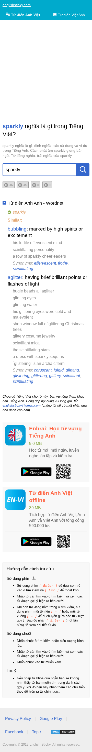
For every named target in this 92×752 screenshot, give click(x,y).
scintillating (23, 268)
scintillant (71, 376)
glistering (21, 376)
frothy (63, 263)
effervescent (45, 263)
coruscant (43, 370)
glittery (55, 376)
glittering (39, 376)
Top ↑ (37, 732)
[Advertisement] (46, 71)
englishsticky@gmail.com (22, 405)
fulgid (59, 370)
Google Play (51, 718)
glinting (72, 370)
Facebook (14, 732)
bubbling (17, 229)
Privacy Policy (18, 718)
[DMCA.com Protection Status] (63, 732)
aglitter (15, 277)
